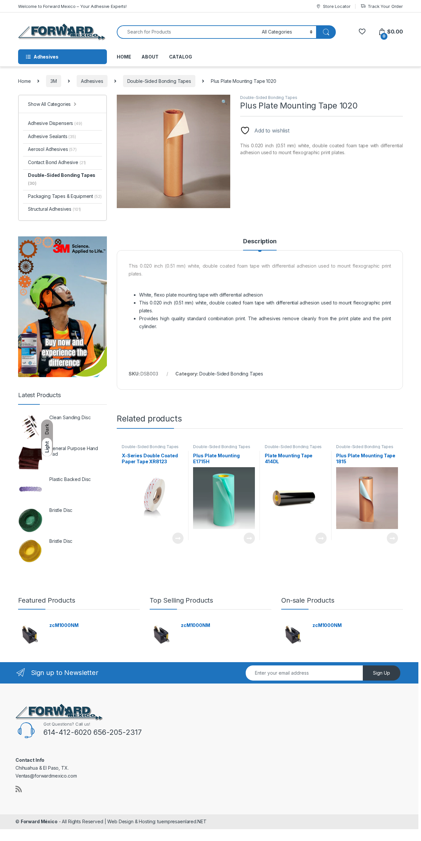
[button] (224, 102)
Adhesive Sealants (52, 136)
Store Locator (336, 6)
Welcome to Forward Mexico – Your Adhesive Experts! (72, 6)
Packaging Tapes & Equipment (65, 196)
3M (53, 81)
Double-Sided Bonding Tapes (159, 81)
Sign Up (381, 673)
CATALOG (180, 57)
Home (24, 81)
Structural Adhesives (54, 209)
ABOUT (149, 57)
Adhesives (92, 81)
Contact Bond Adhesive (57, 162)
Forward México (39, 821)
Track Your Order (385, 6)
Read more (177, 538)
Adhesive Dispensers (55, 123)
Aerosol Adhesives (52, 149)
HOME (124, 57)
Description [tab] (259, 241)
